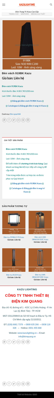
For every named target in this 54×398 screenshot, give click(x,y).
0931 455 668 (35, 328)
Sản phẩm (25, 14)
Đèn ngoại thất (38, 14)
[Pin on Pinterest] (23, 120)
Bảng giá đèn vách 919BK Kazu (27, 101)
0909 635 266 (32, 324)
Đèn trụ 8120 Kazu (13, 275)
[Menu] (4, 4)
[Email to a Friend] (18, 120)
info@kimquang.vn (27, 336)
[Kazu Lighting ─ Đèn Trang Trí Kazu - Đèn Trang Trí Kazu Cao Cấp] (27, 4)
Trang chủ (13, 14)
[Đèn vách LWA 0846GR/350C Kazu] (40, 222)
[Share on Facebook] (9, 120)
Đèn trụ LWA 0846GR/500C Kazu (40, 276)
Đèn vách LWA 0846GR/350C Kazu (40, 238)
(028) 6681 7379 (15, 324)
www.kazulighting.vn (27, 333)
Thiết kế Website (24, 394)
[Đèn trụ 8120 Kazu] (14, 260)
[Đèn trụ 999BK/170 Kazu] (14, 222)
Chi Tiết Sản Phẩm (13, 140)
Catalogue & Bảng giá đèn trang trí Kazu (27, 105)
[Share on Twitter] (14, 120)
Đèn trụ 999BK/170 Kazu (14, 237)
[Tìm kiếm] (51, 4)
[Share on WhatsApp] (4, 120)
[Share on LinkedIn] (28, 120)
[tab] (27, 140)
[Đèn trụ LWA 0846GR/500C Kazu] (40, 260)
